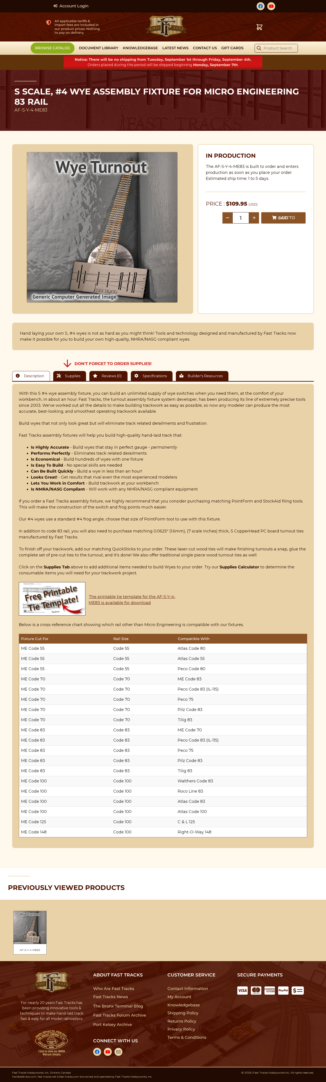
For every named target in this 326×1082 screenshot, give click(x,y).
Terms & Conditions (186, 1037)
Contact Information (187, 988)
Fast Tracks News (110, 996)
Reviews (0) (111, 376)
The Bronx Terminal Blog (118, 1006)
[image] (102, 227)
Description (33, 376)
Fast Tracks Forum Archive (119, 1015)
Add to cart (286, 217)
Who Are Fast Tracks (113, 988)
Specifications (154, 376)
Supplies (72, 376)
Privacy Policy (181, 1029)
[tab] (32, 376)
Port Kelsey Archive (112, 1024)
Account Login (73, 6)
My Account (179, 996)
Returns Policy (181, 1021)
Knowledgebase (183, 1005)
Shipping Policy (183, 1013)
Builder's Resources (205, 376)
